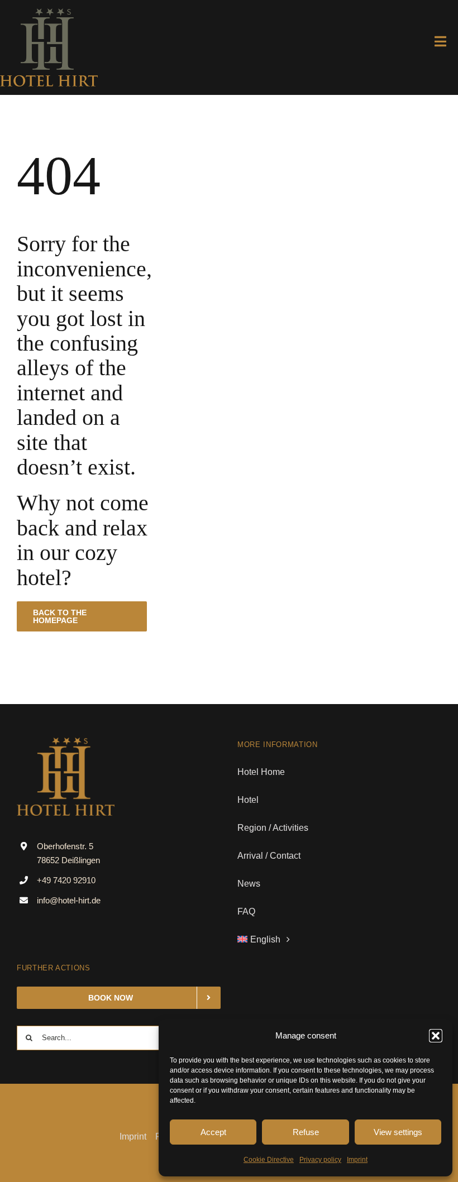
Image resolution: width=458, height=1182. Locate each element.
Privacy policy (320, 1160)
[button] (435, 1035)
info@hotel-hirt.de (69, 900)
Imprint (357, 1160)
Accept (213, 1132)
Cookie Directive (269, 1160)
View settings (398, 1132)
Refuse (306, 1132)
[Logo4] (49, 12)
